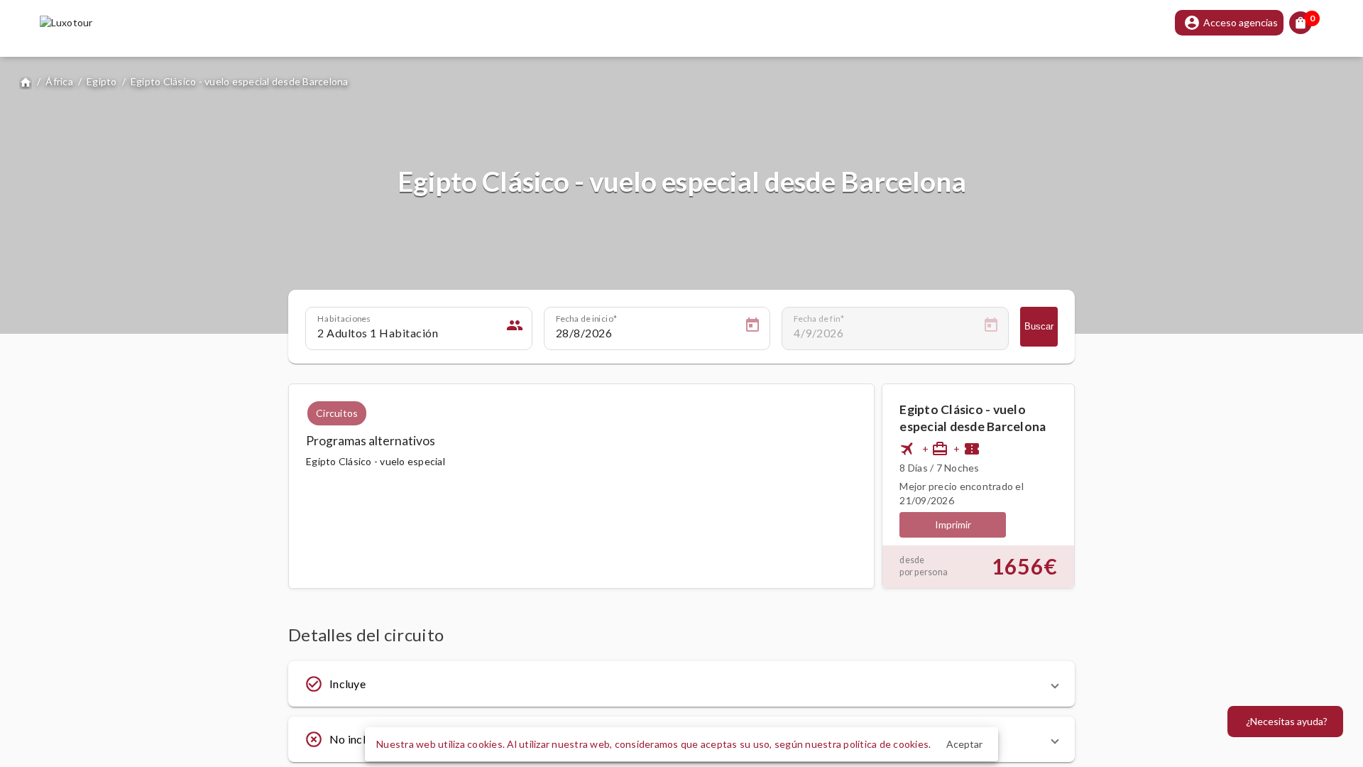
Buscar (1038, 326)
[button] (681, 684)
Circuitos (337, 413)
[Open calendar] (752, 327)
